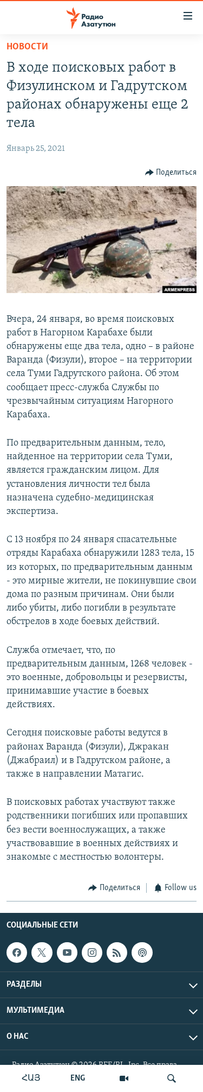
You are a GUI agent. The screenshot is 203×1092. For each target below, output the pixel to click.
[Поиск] (171, 1078)
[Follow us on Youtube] (67, 952)
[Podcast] (142, 952)
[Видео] (124, 1078)
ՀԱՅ (31, 1078)
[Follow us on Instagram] (92, 952)
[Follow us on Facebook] (16, 952)
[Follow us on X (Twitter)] (41, 952)
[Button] (171, 173)
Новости (27, 47)
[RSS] (117, 952)
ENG (77, 1078)
